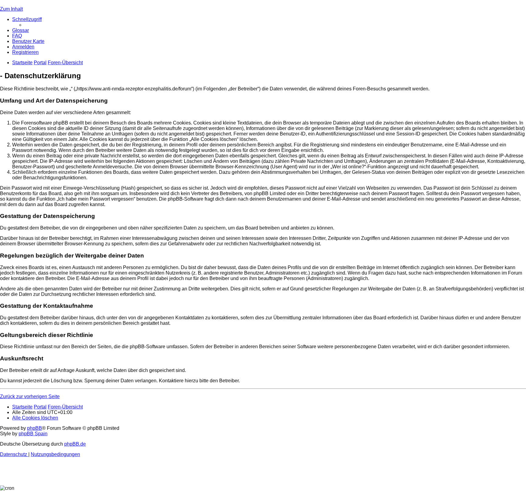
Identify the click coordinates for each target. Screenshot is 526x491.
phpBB (34, 428)
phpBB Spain (33, 433)
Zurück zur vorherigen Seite (30, 396)
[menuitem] (20, 30)
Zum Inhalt (11, 9)
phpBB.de (75, 444)
